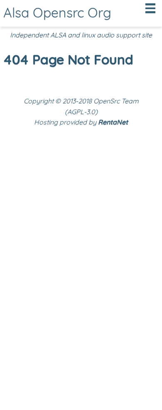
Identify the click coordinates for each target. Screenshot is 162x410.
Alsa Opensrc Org (57, 12)
